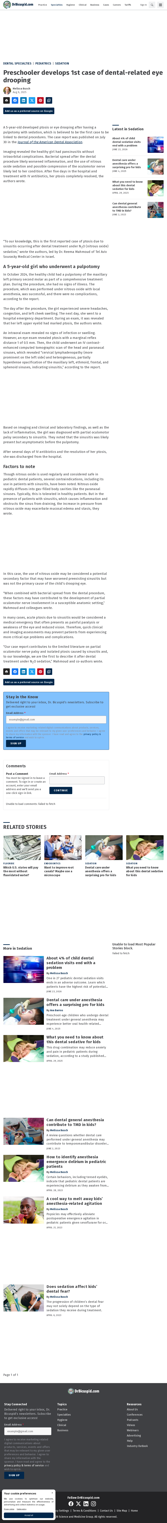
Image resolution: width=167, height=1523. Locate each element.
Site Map (122, 1510)
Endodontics (52, 863)
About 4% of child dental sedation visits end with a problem (126, 142)
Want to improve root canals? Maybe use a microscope (59, 871)
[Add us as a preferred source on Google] (49, 100)
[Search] (152, 5)
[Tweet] (32, 100)
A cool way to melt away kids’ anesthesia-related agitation (74, 1201)
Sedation (62, 63)
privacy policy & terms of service (24, 1465)
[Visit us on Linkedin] (86, 1503)
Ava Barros (56, 1010)
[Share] (15, 100)
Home (134, 1510)
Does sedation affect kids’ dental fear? (71, 1289)
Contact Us (106, 1510)
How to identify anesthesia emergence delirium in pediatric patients (76, 1162)
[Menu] (160, 5)
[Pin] (40, 100)
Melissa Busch (21, 88)
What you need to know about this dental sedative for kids (127, 185)
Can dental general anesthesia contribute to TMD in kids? (126, 207)
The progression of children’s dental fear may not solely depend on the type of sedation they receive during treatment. (75, 1306)
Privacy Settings (59, 1510)
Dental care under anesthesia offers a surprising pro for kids (126, 163)
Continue (61, 790)
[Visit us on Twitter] (78, 1503)
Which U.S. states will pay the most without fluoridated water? (20, 871)
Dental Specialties (17, 63)
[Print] (6, 100)
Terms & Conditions (84, 1510)
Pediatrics (43, 63)
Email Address (15, 713)
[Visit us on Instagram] (93, 1503)
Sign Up (16, 743)
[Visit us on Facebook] (70, 1503)
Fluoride (8, 863)
